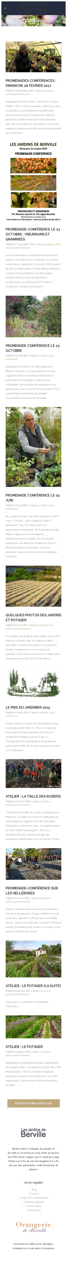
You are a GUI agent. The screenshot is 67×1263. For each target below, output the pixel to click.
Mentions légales (34, 1201)
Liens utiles (34, 1206)
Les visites (42, 355)
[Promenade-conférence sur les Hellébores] (33, 864)
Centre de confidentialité (34, 1197)
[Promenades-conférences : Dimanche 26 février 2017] (33, 56)
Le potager (42, 625)
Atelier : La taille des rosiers (33, 796)
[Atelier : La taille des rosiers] (33, 773)
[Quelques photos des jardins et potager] (33, 586)
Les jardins (43, 712)
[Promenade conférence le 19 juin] (33, 447)
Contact (34, 1193)
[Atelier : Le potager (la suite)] (33, 959)
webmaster (24, 94)
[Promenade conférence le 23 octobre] (33, 316)
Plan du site (34, 1210)
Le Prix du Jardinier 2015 (28, 707)
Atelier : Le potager (24, 1047)
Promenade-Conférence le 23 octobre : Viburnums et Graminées (33, 234)
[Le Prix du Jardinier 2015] (33, 683)
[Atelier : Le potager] (33, 1026)
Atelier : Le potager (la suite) (33, 986)
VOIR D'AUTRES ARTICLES (33, 1103)
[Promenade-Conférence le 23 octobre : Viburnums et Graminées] (33, 181)
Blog (34, 1189)
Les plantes (49, 244)
